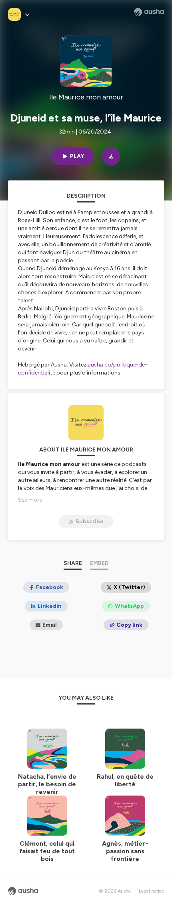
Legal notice (151, 891)
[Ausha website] (149, 12)
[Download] (111, 156)
